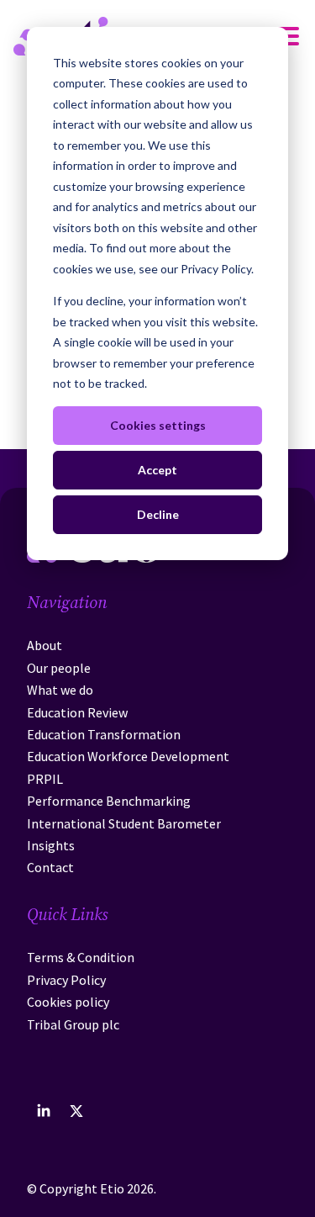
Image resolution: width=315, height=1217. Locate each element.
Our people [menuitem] (59, 667)
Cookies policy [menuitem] (68, 1001)
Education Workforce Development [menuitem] (128, 756)
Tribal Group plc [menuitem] (73, 1024)
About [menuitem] (44, 645)
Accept (157, 470)
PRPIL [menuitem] (45, 778)
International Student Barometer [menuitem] (124, 823)
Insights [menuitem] (51, 845)
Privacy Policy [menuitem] (66, 979)
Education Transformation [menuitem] (104, 734)
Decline (158, 514)
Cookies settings (158, 425)
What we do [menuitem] (60, 689)
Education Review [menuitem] (77, 712)
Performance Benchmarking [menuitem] (109, 800)
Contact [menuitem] (50, 867)
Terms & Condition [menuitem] (80, 957)
